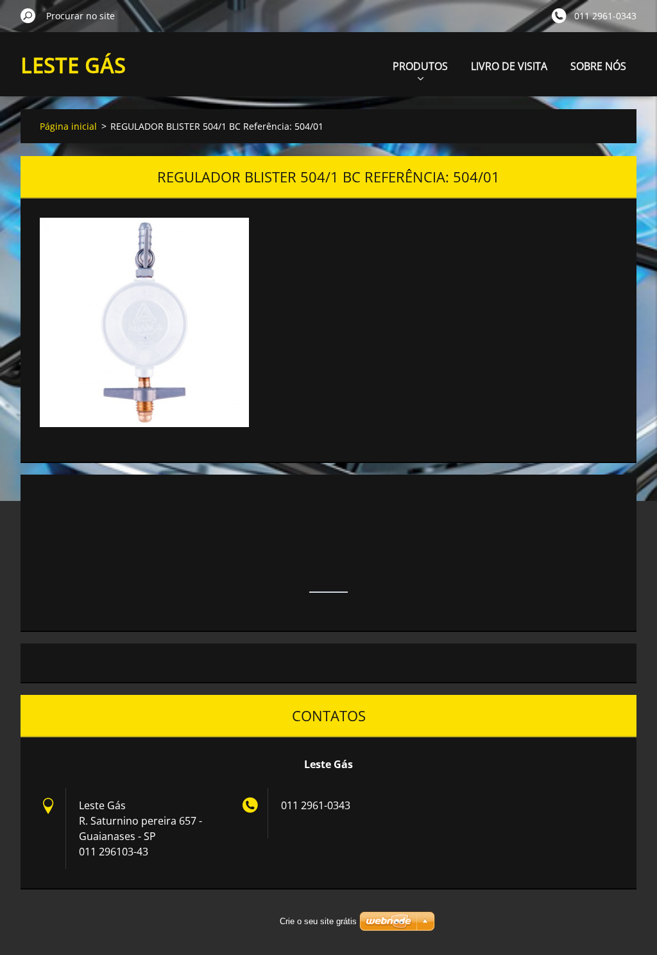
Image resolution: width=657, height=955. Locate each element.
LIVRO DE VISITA (509, 66)
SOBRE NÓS (598, 66)
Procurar (28, 15)
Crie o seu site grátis (318, 921)
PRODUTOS (420, 66)
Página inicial (68, 126)
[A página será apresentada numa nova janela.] (144, 322)
